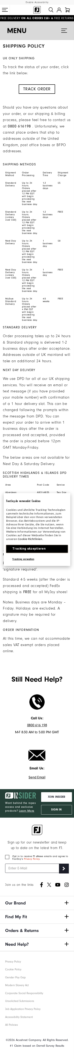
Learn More (26, 811)
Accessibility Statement (19, 1017)
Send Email (37, 777)
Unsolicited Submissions (19, 1001)
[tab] (67, 9)
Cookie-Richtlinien (30, 539)
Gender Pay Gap (15, 977)
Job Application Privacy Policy (22, 1009)
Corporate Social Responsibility (24, 993)
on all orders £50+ (25, 18)
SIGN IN (56, 809)
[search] (51, 10)
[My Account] (59, 10)
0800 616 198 (37, 725)
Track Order (37, 89)
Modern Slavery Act (17, 985)
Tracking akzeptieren (29, 549)
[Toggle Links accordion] (37, 903)
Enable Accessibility (37, 2)
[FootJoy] (37, 10)
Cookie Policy (13, 969)
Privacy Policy (31, 859)
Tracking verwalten (23, 559)
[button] (5, 10)
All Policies (11, 1025)
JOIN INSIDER (56, 797)
